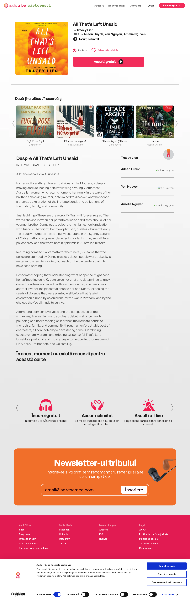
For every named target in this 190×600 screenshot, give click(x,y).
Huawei (103, 538)
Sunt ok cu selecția (167, 574)
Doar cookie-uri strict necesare (167, 582)
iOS (101, 534)
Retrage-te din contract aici (33, 548)
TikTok (62, 543)
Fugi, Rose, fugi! (35, 141)
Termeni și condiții (148, 543)
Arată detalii (168, 594)
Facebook (64, 529)
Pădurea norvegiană (75, 141)
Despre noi (24, 534)
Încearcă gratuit (172, 5)
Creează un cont (27, 538)
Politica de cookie (148, 538)
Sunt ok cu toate (167, 566)
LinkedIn (63, 534)
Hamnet (155, 141)
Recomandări (116, 6)
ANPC (142, 529)
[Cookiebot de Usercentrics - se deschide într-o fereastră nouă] (18, 594)
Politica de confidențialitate (153, 534)
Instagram (64, 538)
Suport (23, 529)
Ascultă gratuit (105, 61)
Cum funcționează (29, 543)
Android (103, 529)
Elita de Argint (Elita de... (115, 141)
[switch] (85, 594)
